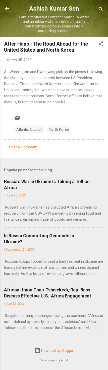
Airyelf (65, 360)
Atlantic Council (29, 129)
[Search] (101, 10)
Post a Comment (23, 147)
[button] (101, 45)
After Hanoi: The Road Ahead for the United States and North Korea (46, 47)
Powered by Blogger (57, 350)
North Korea (59, 129)
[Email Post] (17, 119)
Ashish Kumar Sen (54, 8)
